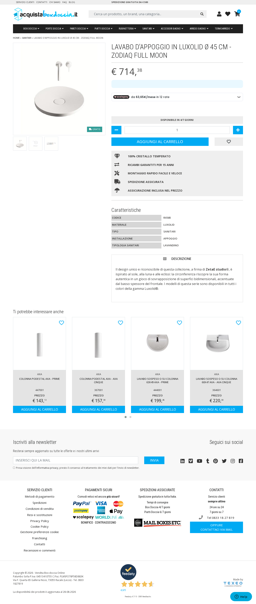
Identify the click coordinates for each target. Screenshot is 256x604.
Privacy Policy (39, 521)
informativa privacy (47, 468)
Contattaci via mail (217, 527)
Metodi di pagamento (39, 496)
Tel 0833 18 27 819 (220, 518)
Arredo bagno (198, 28)
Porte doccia (53, 28)
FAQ (64, 2)
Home (16, 37)
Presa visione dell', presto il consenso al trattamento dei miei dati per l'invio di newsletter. (77, 468)
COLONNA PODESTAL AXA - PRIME (39, 379)
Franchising (39, 538)
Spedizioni (39, 503)
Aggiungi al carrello (160, 141)
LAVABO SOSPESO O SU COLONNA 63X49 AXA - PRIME (157, 380)
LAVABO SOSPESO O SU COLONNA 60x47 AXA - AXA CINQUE (216, 380)
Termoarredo (222, 28)
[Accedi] (219, 13)
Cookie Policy (40, 526)
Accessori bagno (171, 28)
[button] (125, 417)
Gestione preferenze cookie (39, 532)
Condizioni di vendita (40, 509)
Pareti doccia (78, 28)
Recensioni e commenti (39, 550)
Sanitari (147, 28)
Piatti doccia (102, 28)
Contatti (41, 2)
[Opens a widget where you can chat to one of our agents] (241, 597)
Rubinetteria (126, 28)
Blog (72, 2)
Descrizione (181, 259)
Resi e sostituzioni (39, 515)
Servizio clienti (25, 2)
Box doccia (30, 28)
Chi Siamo (54, 2)
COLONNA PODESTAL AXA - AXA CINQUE (99, 380)
